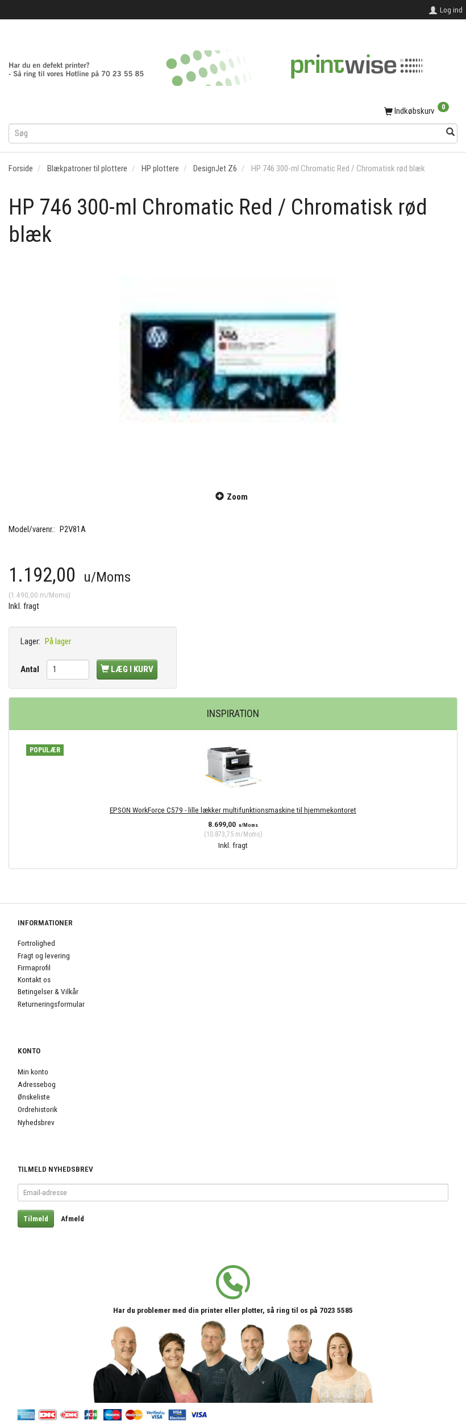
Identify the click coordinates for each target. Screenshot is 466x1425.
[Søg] (450, 133)
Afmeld (72, 1218)
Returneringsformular (51, 1003)
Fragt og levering (44, 955)
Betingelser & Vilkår (48, 991)
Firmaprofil (34, 967)
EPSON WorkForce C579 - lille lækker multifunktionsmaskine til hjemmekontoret (233, 809)
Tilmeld (35, 1218)
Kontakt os (34, 979)
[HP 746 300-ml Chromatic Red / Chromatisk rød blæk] (233, 362)
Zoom (237, 497)
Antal (30, 669)
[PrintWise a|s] (216, 64)
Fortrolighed (36, 943)
